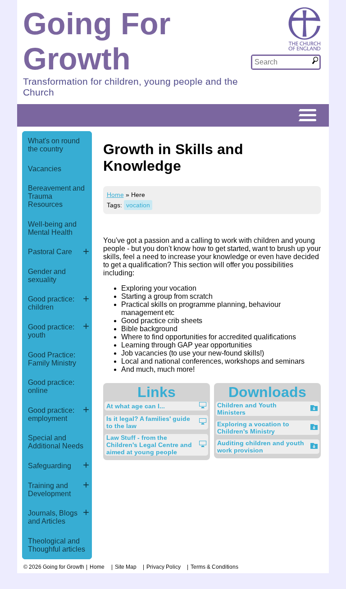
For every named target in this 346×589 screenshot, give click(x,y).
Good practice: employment (51, 414)
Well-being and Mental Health (52, 228)
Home (115, 194)
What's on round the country (54, 145)
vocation (138, 205)
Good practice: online (51, 386)
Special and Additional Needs (55, 442)
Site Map (126, 567)
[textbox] (281, 62)
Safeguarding (49, 466)
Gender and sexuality (47, 275)
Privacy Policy (163, 567)
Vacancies (44, 169)
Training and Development (49, 490)
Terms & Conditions (214, 567)
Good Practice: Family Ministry (52, 359)
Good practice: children (51, 303)
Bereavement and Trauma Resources (56, 196)
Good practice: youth (51, 331)
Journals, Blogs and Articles (52, 517)
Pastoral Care (50, 252)
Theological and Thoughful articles (56, 545)
